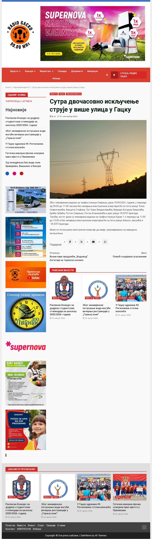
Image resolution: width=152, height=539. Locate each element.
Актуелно (122, 298)
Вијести (14, 71)
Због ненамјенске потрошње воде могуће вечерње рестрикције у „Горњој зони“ (98, 288)
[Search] (107, 75)
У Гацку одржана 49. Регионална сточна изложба (131, 288)
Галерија (62, 71)
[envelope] (93, 242)
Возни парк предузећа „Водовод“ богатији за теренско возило (69, 257)
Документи (77, 71)
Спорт (41, 525)
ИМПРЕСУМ (24, 529)
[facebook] (70, 242)
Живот (31, 525)
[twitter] (81, 242)
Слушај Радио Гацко (128, 75)
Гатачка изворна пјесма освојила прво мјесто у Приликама (130, 487)
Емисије (29, 71)
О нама (61, 525)
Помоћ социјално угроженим (130, 255)
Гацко (61, 94)
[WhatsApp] (105, 242)
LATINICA (27, 101)
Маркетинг (45, 71)
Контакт (10, 529)
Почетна (10, 525)
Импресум (92, 71)
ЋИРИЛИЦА (12, 101)
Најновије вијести (74, 94)
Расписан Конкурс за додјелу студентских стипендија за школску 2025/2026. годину (65, 288)
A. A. (54, 116)
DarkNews (86, 535)
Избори (56, 78)
